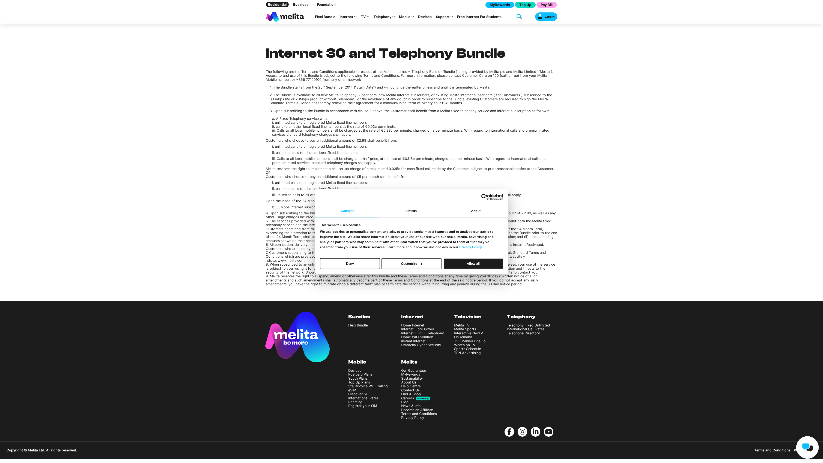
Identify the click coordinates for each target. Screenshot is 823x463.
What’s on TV (464, 345)
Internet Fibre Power (417, 329)
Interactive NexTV (468, 333)
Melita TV (462, 325)
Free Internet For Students (479, 17)
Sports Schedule (467, 349)
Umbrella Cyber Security (421, 345)
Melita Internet (395, 71)
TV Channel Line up (470, 341)
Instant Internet (413, 341)
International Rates (363, 398)
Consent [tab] (347, 211)
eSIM (352, 390)
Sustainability (412, 378)
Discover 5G (358, 394)
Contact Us (410, 390)
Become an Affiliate (417, 410)
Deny (350, 263)
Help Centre (411, 386)
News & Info (411, 406)
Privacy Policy (412, 417)
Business (300, 4)
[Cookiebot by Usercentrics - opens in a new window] (484, 197)
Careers (407, 398)
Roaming (355, 402)
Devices (425, 17)
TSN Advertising (467, 353)
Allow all (473, 263)
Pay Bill (547, 5)
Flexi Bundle (325, 17)
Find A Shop (411, 394)
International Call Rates (525, 329)
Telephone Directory (523, 333)
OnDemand (463, 337)
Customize (409, 263)
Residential (277, 4)
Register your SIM (362, 406)
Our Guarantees (414, 370)
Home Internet (412, 325)
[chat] (807, 447)
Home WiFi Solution (417, 337)
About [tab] (476, 211)
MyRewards (500, 5)
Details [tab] (411, 211)
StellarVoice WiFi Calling (368, 386)
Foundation (326, 4)
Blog (404, 402)
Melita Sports (465, 329)
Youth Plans (357, 378)
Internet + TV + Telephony (422, 333)
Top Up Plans (359, 382)
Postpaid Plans (360, 374)
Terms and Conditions (419, 414)
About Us (408, 382)
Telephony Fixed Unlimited (528, 325)
